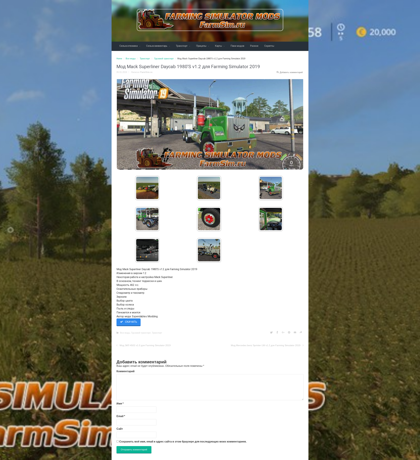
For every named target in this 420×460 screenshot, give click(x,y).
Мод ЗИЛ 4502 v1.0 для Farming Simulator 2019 (145, 345)
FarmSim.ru (146, 72)
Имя (120, 403)
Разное (254, 45)
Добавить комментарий (291, 72)
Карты (219, 45)
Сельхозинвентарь (157, 45)
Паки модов (237, 45)
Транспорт (182, 45)
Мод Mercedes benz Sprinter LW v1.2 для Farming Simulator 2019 (265, 345)
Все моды (131, 58)
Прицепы (201, 45)
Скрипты (269, 45)
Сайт (119, 428)
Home (119, 58)
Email (120, 416)
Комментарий (125, 371)
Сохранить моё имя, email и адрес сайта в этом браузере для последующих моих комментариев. (183, 441)
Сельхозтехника (128, 45)
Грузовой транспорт (164, 58)
